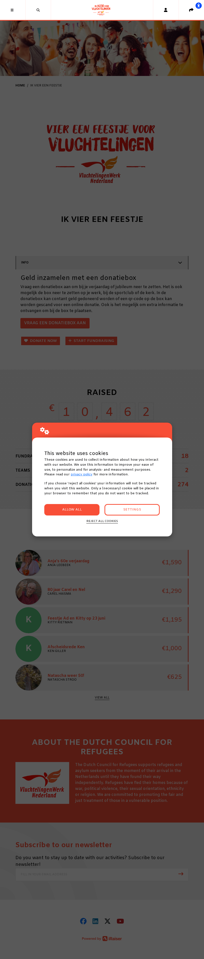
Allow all (72, 510)
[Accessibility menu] (199, 5)
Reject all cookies (102, 521)
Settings (132, 510)
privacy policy (81, 474)
